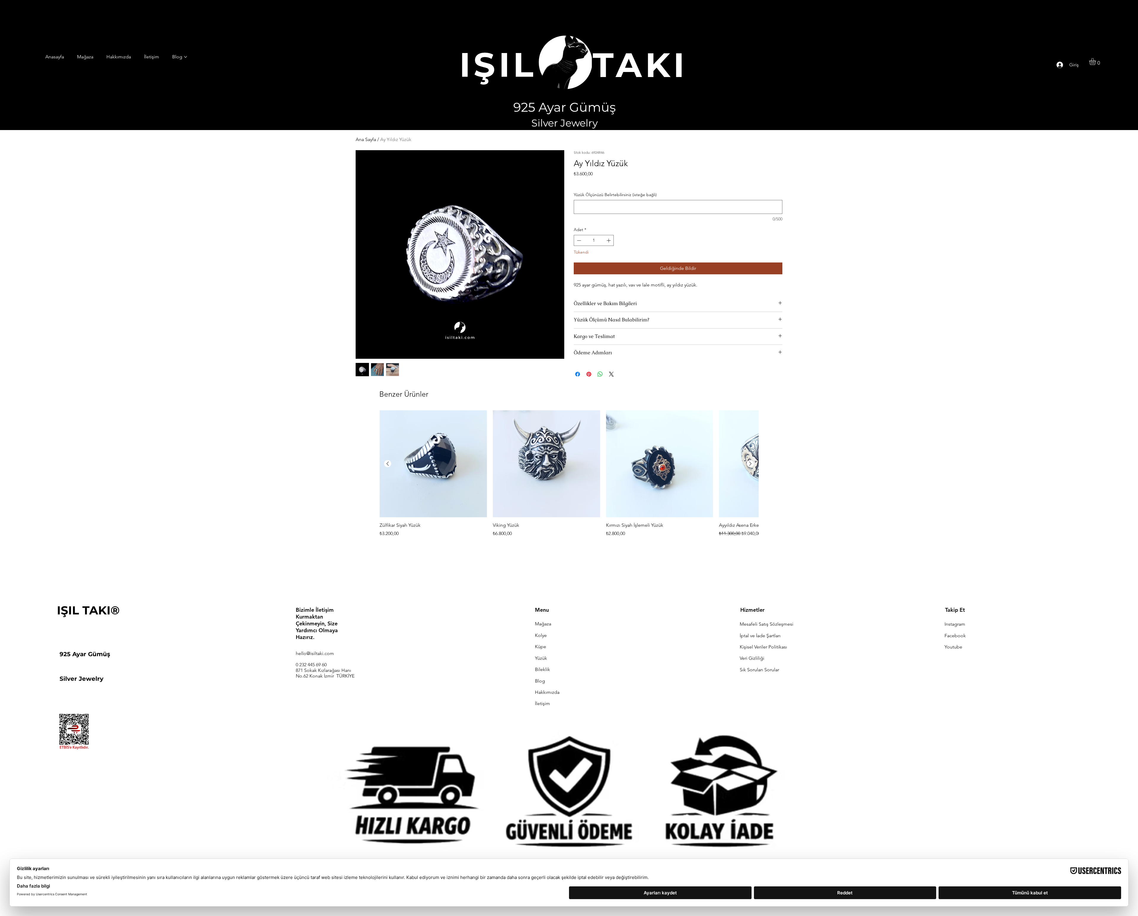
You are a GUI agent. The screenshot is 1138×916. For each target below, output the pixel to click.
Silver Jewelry (81, 678)
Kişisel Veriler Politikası (763, 647)
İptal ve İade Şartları (760, 635)
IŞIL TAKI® (88, 610)
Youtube (953, 647)
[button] (1096, 61)
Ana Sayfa (366, 139)
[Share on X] (611, 374)
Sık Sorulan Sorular (759, 669)
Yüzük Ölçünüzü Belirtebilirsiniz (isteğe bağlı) (615, 194)
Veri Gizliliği (752, 658)
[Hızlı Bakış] (433, 464)
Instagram (954, 624)
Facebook (955, 635)
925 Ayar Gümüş (85, 654)
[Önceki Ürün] (387, 463)
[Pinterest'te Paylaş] (588, 374)
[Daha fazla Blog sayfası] (185, 56)
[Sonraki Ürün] (750, 463)
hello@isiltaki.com (315, 653)
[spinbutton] (593, 240)
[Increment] (609, 240)
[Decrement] (578, 240)
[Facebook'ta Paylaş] (577, 374)
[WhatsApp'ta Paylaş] (600, 374)
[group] (569, 477)
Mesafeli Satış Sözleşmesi (766, 624)
